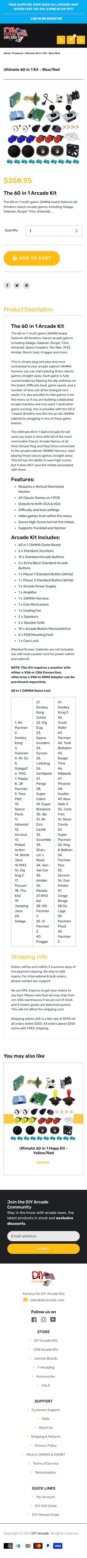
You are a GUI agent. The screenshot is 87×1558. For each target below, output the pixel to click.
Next (78, 1119)
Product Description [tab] (28, 309)
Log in (36, 18)
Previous (9, 1119)
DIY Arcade (40, 1533)
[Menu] (81, 40)
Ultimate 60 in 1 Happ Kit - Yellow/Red (43, 1150)
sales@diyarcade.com (47, 1300)
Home (7, 53)
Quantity (11, 230)
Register (54, 18)
